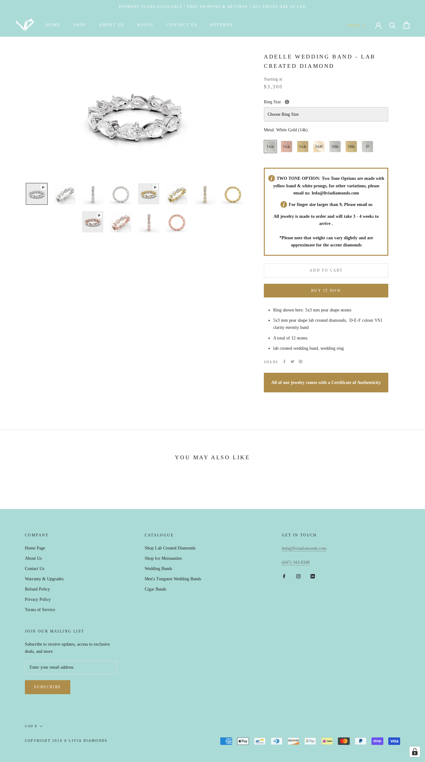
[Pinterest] (300, 361)
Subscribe (47, 687)
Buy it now (326, 290)
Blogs (145, 25)
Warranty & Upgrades (44, 579)
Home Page (35, 548)
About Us (111, 25)
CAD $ (354, 25)
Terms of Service (40, 609)
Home (53, 25)
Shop (79, 25)
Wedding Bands (158, 568)
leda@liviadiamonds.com (335, 192)
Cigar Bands (155, 589)
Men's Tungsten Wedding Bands (173, 579)
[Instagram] (298, 575)
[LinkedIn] (313, 575)
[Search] (392, 25)
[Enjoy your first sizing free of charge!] (287, 101)
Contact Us (181, 25)
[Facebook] (284, 361)
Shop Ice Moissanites (163, 558)
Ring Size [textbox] (302, 101)
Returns (221, 25)
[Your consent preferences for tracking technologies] (414, 751)
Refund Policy (37, 589)
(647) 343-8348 (296, 562)
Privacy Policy (38, 599)
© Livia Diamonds (85, 740)
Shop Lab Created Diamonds (170, 548)
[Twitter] (292, 361)
